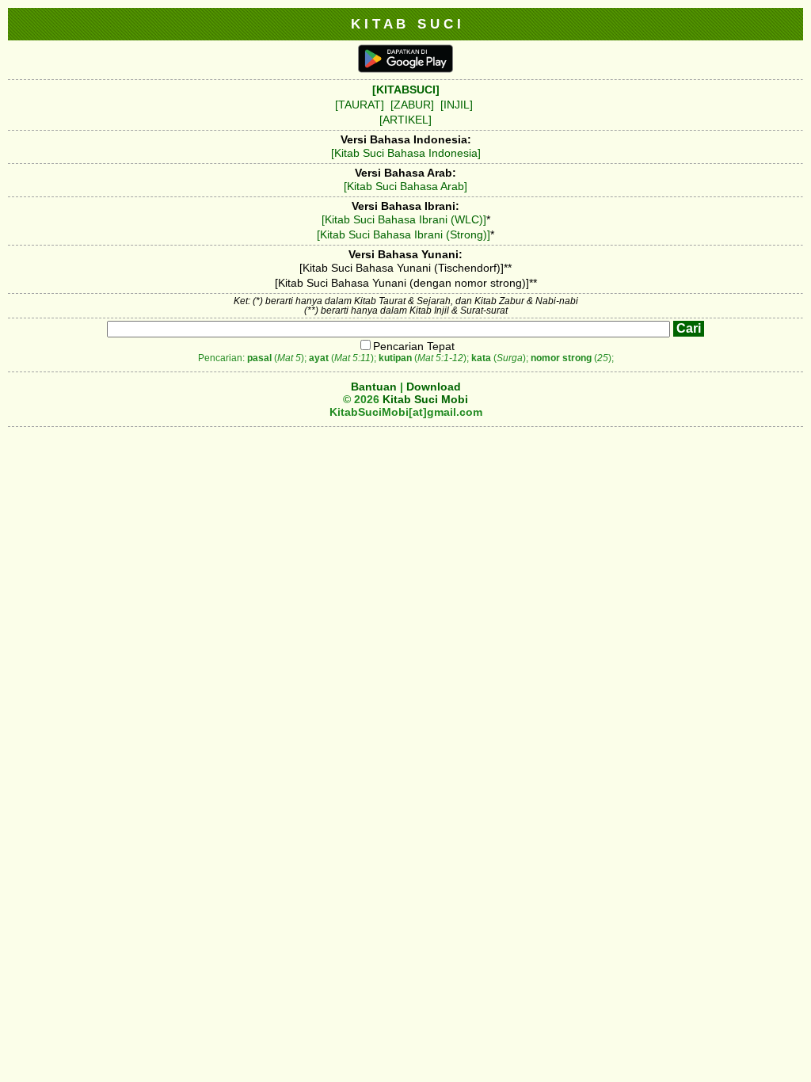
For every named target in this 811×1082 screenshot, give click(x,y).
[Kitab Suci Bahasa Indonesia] (406, 153)
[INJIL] (456, 104)
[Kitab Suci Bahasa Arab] (405, 186)
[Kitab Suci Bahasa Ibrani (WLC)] (404, 219)
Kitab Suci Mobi (425, 399)
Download (433, 386)
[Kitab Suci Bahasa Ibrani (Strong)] (403, 234)
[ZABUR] (412, 104)
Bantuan (374, 386)
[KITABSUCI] (406, 89)
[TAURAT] (359, 104)
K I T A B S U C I (406, 24)
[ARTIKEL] (405, 119)
